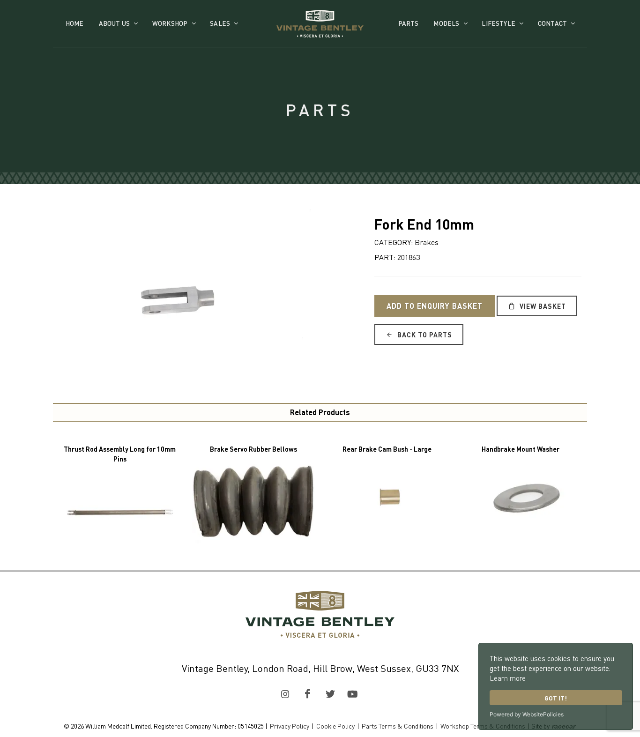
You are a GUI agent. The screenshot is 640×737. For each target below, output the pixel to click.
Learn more (508, 678)
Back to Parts (423, 334)
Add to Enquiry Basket (435, 306)
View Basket (542, 306)
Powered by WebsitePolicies (527, 714)
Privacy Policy (289, 726)
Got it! (555, 698)
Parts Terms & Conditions (397, 726)
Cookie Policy (335, 726)
